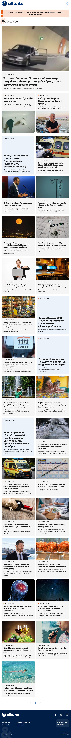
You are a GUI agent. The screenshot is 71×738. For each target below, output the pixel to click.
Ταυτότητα (20, 725)
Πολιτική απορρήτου (23, 722)
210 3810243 (61, 725)
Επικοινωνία (6, 725)
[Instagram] (61, 715)
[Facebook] (55, 715)
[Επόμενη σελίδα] (40, 703)
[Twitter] (67, 715)
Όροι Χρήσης (6, 722)
